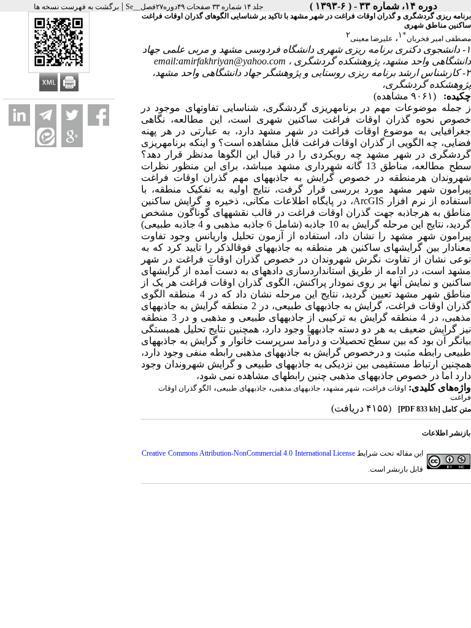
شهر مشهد (342, 388)
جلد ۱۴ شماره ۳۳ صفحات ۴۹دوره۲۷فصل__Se (194, 6)
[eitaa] (45, 136)
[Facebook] (98, 115)
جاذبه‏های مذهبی (296, 388)
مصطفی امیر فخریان (439, 38)
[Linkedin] (19, 115)
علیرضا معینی (371, 38)
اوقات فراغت (385, 388)
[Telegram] (45, 115)
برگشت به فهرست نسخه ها (76, 6)
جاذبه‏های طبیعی (241, 388)
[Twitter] (72, 115)
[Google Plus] (72, 136)
